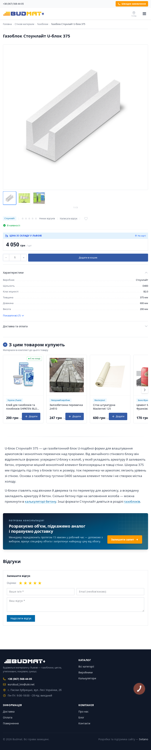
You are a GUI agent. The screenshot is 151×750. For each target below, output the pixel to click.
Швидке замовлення (134, 3)
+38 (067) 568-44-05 (13, 3)
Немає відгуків (47, 218)
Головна (7, 24)
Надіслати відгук (20, 618)
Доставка (9, 711)
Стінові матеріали (24, 24)
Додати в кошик (88, 257)
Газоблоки (42, 24)
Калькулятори (87, 678)
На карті (142, 235)
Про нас (83, 711)
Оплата (7, 717)
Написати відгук (68, 218)
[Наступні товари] (144, 390)
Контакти (84, 723)
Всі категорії (86, 666)
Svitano (143, 739)
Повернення (11, 723)
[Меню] (144, 13)
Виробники (85, 672)
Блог (81, 717)
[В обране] (86, 218)
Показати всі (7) (12, 315)
